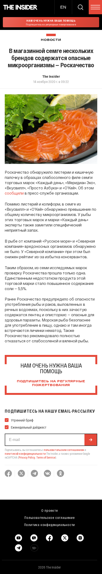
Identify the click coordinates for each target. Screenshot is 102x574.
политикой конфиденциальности (25, 453)
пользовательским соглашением (64, 449)
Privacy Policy (27, 457)
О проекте (49, 510)
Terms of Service (45, 457)
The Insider (51, 76)
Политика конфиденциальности (49, 524)
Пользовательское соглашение (49, 517)
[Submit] (90, 439)
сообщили (14, 193)
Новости (51, 40)
